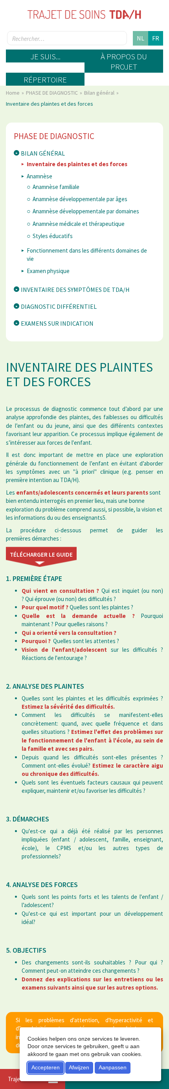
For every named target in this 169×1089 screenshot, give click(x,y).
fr (155, 38)
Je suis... (45, 56)
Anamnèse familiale (56, 187)
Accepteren (45, 1067)
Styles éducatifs (53, 236)
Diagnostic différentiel (59, 306)
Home (13, 92)
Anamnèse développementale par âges (80, 199)
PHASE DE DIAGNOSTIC (52, 92)
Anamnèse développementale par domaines (86, 211)
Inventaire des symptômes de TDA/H (75, 289)
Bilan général (100, 92)
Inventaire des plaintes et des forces (77, 164)
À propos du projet (124, 61)
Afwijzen (79, 1067)
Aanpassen (113, 1067)
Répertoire (45, 79)
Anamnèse (39, 176)
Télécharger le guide (41, 554)
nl (140, 38)
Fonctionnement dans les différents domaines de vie (87, 254)
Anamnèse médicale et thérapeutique (79, 223)
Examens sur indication (57, 323)
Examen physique (48, 271)
